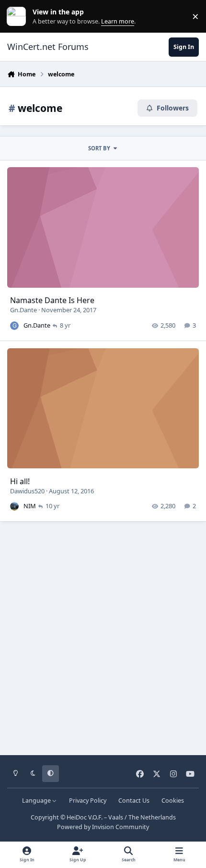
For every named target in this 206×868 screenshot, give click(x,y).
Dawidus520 (27, 491)
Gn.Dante (23, 310)
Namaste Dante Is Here (52, 300)
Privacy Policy (87, 800)
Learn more (18, 16)
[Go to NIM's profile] (14, 506)
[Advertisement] (103, 635)
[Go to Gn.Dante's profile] (14, 325)
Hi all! (20, 481)
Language (37, 800)
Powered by (103, 827)
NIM (29, 505)
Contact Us (133, 800)
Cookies (172, 800)
